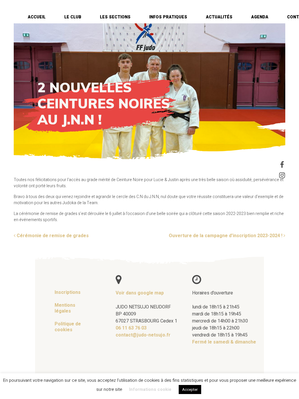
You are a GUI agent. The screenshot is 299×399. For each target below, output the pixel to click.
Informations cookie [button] (150, 389)
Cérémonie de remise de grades (52, 235)
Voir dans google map (140, 292)
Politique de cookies (68, 326)
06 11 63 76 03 (131, 328)
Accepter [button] (190, 389)
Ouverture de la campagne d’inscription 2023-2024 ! (226, 235)
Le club (72, 17)
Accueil (37, 17)
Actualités (219, 17)
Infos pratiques (168, 17)
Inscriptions (68, 292)
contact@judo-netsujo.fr (143, 335)
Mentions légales (65, 308)
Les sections (115, 17)
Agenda (259, 17)
